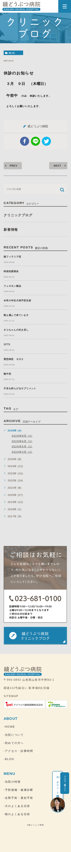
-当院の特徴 (12, 781)
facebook (24, 141)
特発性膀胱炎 (11, 271)
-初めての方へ (14, 742)
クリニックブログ (18, 215)
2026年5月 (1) (22, 446)
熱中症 (7, 373)
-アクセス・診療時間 (18, 750)
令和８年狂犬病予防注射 (17, 300)
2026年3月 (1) (22, 451)
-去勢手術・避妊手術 (18, 797)
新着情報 (11, 229)
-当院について (14, 734)
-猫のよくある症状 (17, 814)
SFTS (7, 344)
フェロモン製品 (12, 286)
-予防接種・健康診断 (18, 789)
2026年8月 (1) (22, 435)
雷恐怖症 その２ (14, 359)
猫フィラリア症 (12, 256)
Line (35, 141)
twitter (46, 141)
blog (12, 53)
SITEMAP (11, 696)
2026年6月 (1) (22, 441)
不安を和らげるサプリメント (20, 388)
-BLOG (9, 759)
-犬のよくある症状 (17, 805)
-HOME (9, 726)
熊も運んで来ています (16, 315)
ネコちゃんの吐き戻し (16, 329)
